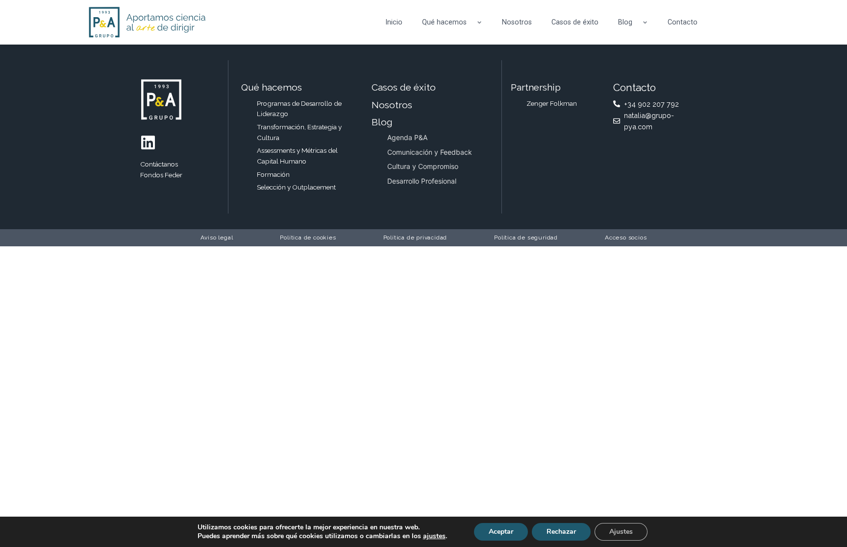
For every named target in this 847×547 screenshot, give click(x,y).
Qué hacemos (444, 22)
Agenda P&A (407, 137)
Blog (625, 22)
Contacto (683, 22)
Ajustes (621, 531)
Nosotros (517, 22)
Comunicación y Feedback (429, 152)
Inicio (393, 22)
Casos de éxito (574, 22)
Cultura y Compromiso (422, 166)
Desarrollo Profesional (421, 181)
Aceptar (501, 531)
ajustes (434, 536)
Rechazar (561, 531)
